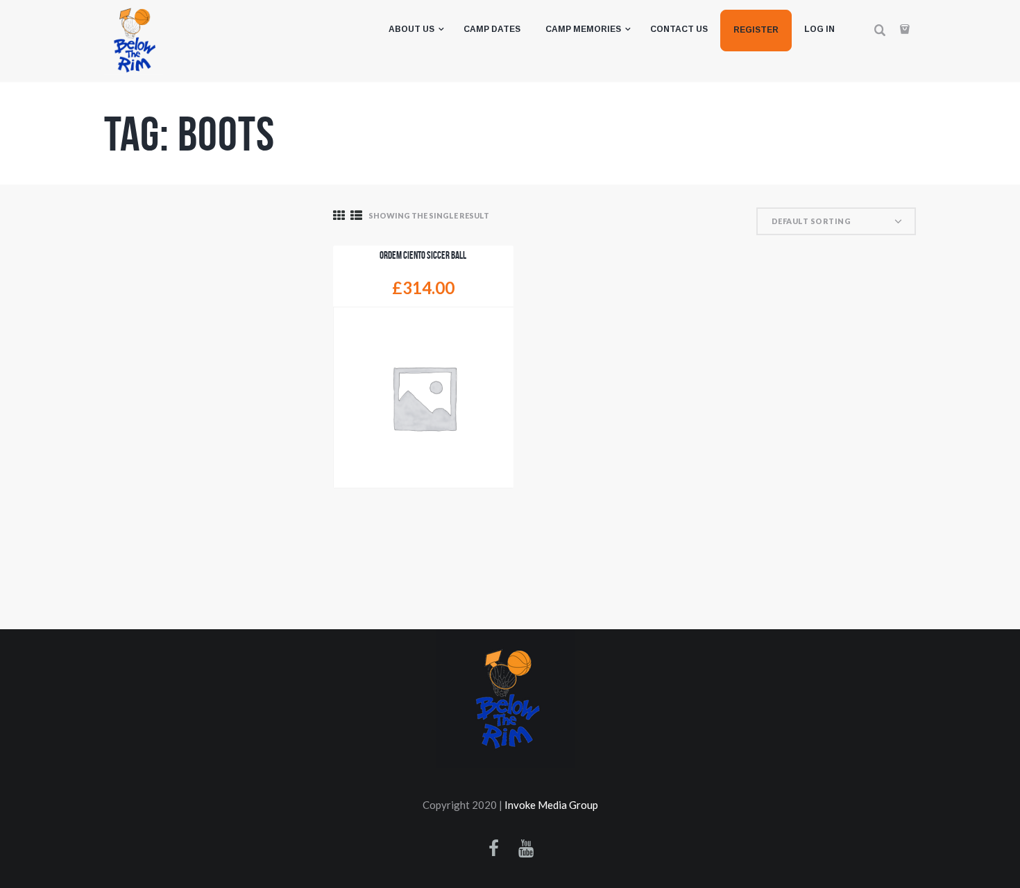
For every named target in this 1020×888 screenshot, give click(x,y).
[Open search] (880, 30)
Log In (819, 29)
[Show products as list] (356, 215)
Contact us (679, 29)
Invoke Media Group (551, 805)
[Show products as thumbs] (339, 215)
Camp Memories (583, 29)
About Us (411, 29)
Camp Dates (492, 29)
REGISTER (756, 30)
